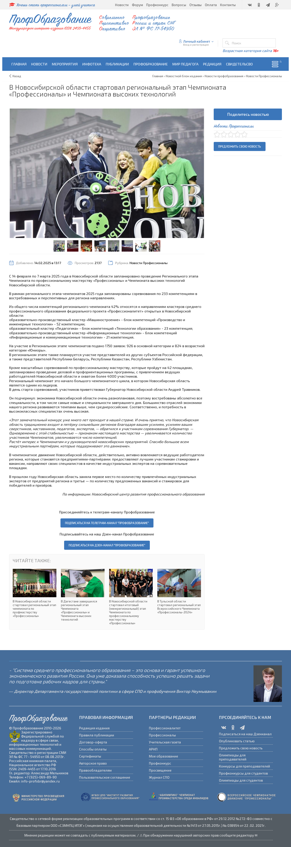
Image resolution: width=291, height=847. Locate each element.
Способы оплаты (93, 749)
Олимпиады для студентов (241, 780)
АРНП (153, 749)
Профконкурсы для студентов (243, 773)
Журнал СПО (159, 777)
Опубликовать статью (237, 741)
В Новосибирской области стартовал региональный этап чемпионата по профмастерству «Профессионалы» (34, 593)
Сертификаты (90, 756)
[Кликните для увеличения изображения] (107, 173)
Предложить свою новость (239, 146)
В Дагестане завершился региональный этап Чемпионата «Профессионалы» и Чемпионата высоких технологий (83, 595)
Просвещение (160, 770)
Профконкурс (160, 763)
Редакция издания (94, 728)
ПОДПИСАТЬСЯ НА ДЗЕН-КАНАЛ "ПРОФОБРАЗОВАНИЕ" (107, 545)
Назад (17, 76)
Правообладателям (95, 770)
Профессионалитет (165, 728)
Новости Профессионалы (148, 263)
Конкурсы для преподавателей (244, 766)
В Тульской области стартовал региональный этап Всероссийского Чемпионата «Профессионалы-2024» (179, 591)
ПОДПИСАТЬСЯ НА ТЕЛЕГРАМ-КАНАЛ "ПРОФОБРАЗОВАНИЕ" (107, 523)
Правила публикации (96, 735)
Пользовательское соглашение (104, 777)
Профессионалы (162, 735)
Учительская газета (165, 742)
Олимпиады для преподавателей (232, 757)
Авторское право (93, 763)
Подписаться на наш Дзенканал (245, 734)
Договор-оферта (93, 742)
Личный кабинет (196, 41)
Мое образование (163, 756)
